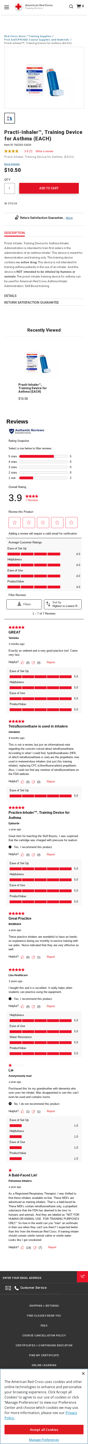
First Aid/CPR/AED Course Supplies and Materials (36, 39)
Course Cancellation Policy (44, 1335)
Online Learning (44, 1365)
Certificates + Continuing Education (44, 1345)
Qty (7, 179)
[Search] (71, 9)
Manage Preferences (44, 1440)
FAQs (44, 1325)
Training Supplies (39, 36)
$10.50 (23, 398)
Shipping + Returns (44, 1305)
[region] (44, 1406)
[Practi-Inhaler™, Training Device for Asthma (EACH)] (44, 78)
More (69, 218)
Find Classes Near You (44, 1315)
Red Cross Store (15, 36)
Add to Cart (49, 188)
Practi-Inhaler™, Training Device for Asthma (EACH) (32, 388)
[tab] (10, 118)
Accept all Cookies (44, 1429)
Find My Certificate (44, 1355)
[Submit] (82, 1276)
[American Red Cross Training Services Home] (33, 7)
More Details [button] (12, 164)
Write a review (44, 151)
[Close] (83, 1373)
